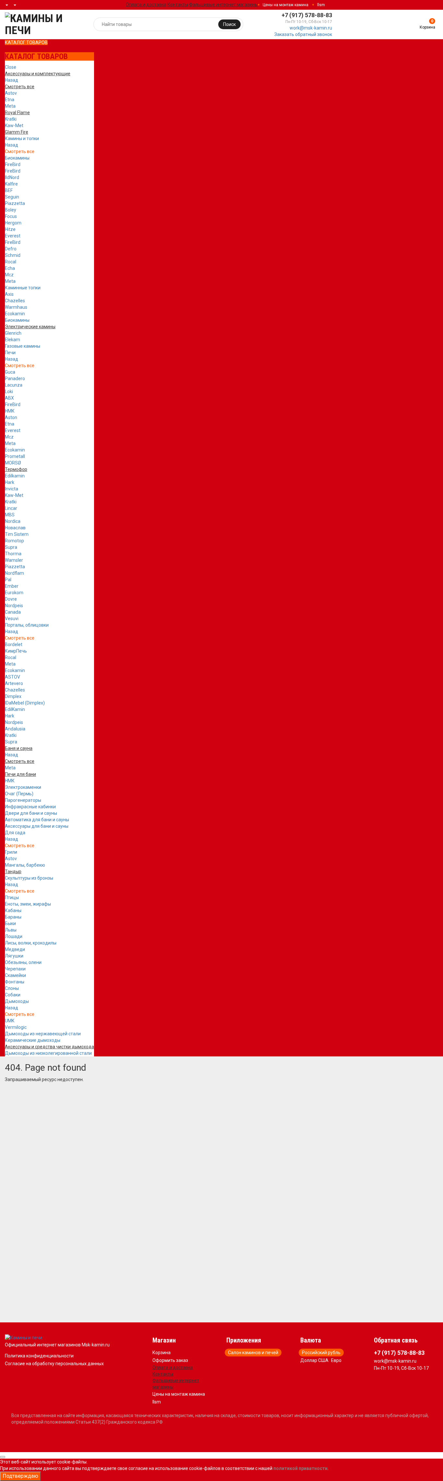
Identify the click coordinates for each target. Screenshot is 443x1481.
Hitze (10, 229)
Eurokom (14, 592)
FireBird (12, 164)
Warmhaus (16, 307)
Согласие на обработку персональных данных (54, 1363)
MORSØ (13, 462)
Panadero (15, 378)
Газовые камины (22, 346)
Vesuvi (11, 618)
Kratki (11, 119)
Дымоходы (17, 1001)
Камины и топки (22, 138)
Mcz (9, 274)
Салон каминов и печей (253, 1352)
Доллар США (314, 1360)
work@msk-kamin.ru (311, 27)
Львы (11, 930)
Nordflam (14, 573)
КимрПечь (16, 651)
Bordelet (13, 644)
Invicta (11, 488)
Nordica (12, 521)
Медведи (15, 949)
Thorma (13, 553)
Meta (10, 106)
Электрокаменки (23, 787)
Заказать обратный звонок (303, 34)
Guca (10, 372)
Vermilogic (16, 1027)
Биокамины (17, 158)
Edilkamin (15, 475)
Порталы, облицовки (27, 625)
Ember (11, 586)
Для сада (15, 832)
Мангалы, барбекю (25, 865)
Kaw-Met (14, 125)
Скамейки (15, 975)
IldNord (12, 177)
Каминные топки (23, 287)
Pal (8, 579)
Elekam (12, 339)
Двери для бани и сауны (31, 813)
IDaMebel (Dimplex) (25, 702)
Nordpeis (14, 605)
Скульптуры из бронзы (29, 878)
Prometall (15, 456)
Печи (10, 352)
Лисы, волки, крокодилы (30, 942)
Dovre (11, 599)
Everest (12, 235)
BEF (9, 190)
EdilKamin (15, 709)
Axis (9, 294)
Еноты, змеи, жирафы (28, 904)
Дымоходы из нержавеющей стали (43, 1033)
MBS (10, 514)
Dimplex (13, 696)
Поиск (229, 24)
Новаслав (15, 527)
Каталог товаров (26, 42)
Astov (11, 93)
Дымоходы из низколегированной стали (48, 1053)
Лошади (13, 936)
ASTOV (12, 677)
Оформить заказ (170, 1360)
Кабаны (13, 910)
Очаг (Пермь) (19, 793)
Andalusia (15, 728)
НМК (10, 411)
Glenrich (13, 333)
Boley (10, 209)
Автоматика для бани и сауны (37, 819)
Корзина (161, 1352)
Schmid (12, 255)
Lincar (11, 508)
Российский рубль (321, 1352)
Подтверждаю (20, 1476)
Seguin (12, 196)
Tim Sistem (17, 534)
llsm (321, 5)
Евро (336, 1360)
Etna (9, 99)
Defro (11, 248)
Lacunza (13, 385)
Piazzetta (15, 203)
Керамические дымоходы (32, 1040)
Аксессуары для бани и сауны (36, 826)
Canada (13, 612)
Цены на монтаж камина (285, 5)
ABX (9, 398)
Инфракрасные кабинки (30, 806)
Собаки (12, 994)
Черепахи (15, 968)
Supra (11, 547)
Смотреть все (19, 151)
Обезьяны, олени (23, 962)
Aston (11, 417)
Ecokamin (15, 313)
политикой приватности (300, 1468)
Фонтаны (14, 981)
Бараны (13, 917)
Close (10, 67)
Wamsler (14, 560)
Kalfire (11, 184)
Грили (11, 852)
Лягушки (14, 955)
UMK (9, 1020)
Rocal (10, 261)
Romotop (14, 540)
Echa (10, 268)
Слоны (12, 988)
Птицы (12, 897)
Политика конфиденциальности (39, 1355)
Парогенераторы (23, 800)
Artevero (14, 683)
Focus (11, 216)
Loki (9, 391)
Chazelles (15, 300)
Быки (10, 923)
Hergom (13, 222)
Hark (9, 482)
